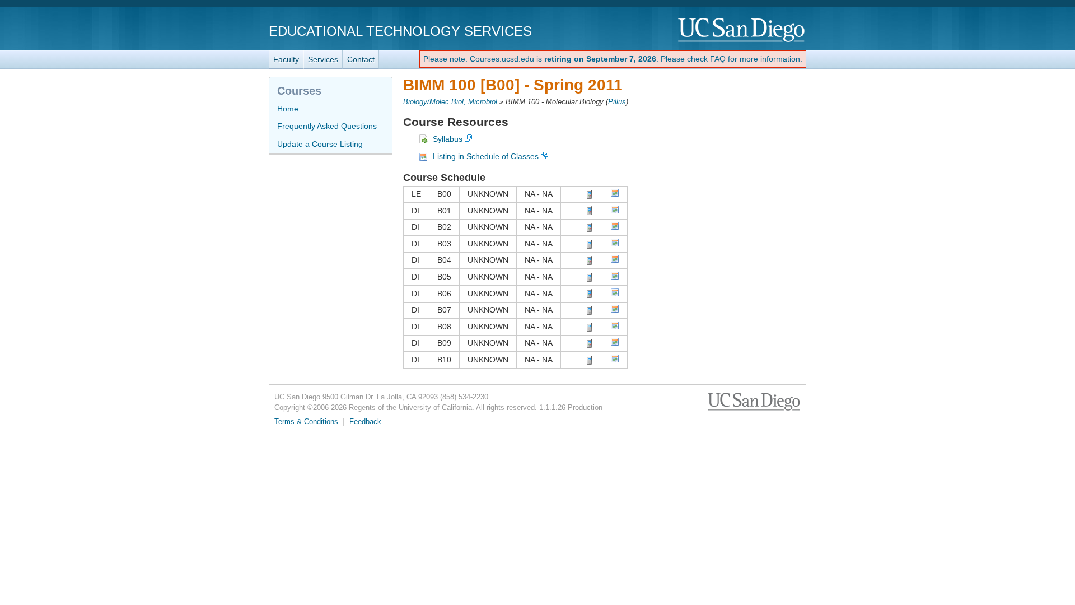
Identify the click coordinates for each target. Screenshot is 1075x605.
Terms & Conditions (306, 422)
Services (323, 59)
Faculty (286, 59)
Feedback (365, 422)
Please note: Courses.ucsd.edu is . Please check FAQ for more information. (612, 58)
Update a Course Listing (320, 143)
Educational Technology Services (400, 31)
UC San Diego (742, 30)
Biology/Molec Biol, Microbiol (450, 102)
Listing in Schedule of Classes (486, 156)
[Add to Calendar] (614, 194)
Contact (361, 59)
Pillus (617, 102)
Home (287, 108)
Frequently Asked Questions (327, 126)
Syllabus (447, 138)
